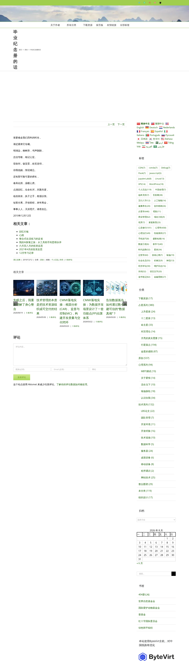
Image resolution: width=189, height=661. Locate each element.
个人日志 (55, 259)
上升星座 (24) (148, 311)
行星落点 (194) (149, 344)
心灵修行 (144, 227)
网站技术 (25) (148, 477)
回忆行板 (24, 231)
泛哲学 (143, 255)
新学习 (158, 244)
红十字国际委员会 (148, 621)
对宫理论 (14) (148, 331)
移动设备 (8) (147, 464)
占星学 (143, 211)
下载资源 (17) (146, 298)
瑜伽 (170, 255)
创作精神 (160, 206)
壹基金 (142, 614)
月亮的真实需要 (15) (151, 338)
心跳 (21, 235)
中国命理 (160, 189)
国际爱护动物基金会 (149, 607)
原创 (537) (144, 358)
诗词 (61, 259)
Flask (142, 173)
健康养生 (144, 206)
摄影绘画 (159, 238)
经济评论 (144, 266)
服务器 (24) (147, 450)
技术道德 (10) (148, 437)
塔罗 (141, 222)
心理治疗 (144, 233)
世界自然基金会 (147, 601)
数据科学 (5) (147, 444)
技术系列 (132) (146, 404)
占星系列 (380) (146, 305)
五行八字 (144, 200)
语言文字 (156, 271)
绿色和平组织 (146, 627)
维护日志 (160, 266)
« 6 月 (140, 563)
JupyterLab (144, 178)
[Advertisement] (94, 93)
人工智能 (160, 200)
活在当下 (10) (148, 384)
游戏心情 (157, 255)
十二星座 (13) (148, 318)
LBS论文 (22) (147, 411)
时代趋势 (144, 249)
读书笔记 (144, 276)
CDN (141, 167)
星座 (158, 249)
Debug (165, 167)
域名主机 (159, 216)
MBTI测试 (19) (148, 371)
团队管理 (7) (147, 417)
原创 (42, 259)
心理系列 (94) (146, 364)
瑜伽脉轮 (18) (148, 391)
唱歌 (157, 211)
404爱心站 (144, 594)
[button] (134, 25)
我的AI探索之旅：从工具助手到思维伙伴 (40, 242)
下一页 (121, 124)
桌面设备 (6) (147, 457)
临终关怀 (143, 195)
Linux (159, 178)
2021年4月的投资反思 (30, 249)
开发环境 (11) (148, 424)
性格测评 (160, 233)
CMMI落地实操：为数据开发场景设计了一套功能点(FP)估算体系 (93, 309)
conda (153, 167)
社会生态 (144, 260)
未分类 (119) (145, 490)
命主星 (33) (147, 324)
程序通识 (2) (147, 470)
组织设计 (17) (146, 497)
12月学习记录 (26, 252)
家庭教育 (155, 222)
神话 (170, 260)
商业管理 (144, 216)
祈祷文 (158, 260)
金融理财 (160, 276)
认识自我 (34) (148, 397)
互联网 (158, 195)
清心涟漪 (16, 259)
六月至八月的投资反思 (31, 245)
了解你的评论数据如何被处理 (71, 384)
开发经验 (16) (148, 431)
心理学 (160, 227)
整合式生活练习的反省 (31, 238)
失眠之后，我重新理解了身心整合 (23, 304)
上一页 (111, 124)
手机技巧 (143, 238)
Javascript (155, 173)
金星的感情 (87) (149, 351)
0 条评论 (69, 259)
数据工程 (143, 244)
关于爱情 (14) (148, 377)
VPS (141, 184)
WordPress (156, 184)
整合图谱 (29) (146, 484)
